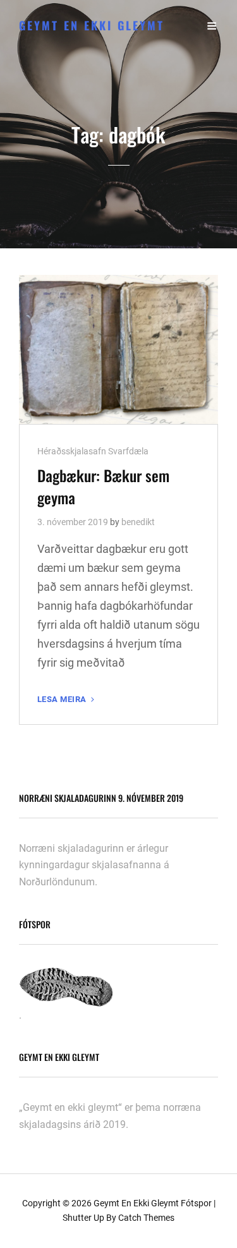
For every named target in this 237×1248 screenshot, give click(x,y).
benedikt (138, 522)
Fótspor (196, 1203)
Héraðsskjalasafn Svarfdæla (93, 451)
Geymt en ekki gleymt (91, 25)
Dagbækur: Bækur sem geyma (103, 486)
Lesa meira (67, 700)
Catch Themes (146, 1218)
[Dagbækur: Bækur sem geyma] (118, 349)
